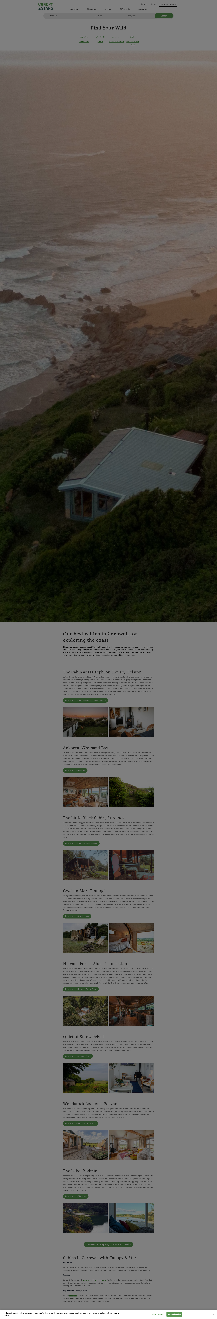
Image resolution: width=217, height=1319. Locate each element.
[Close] (213, 1314)
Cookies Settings (157, 1314)
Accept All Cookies (174, 1314)
